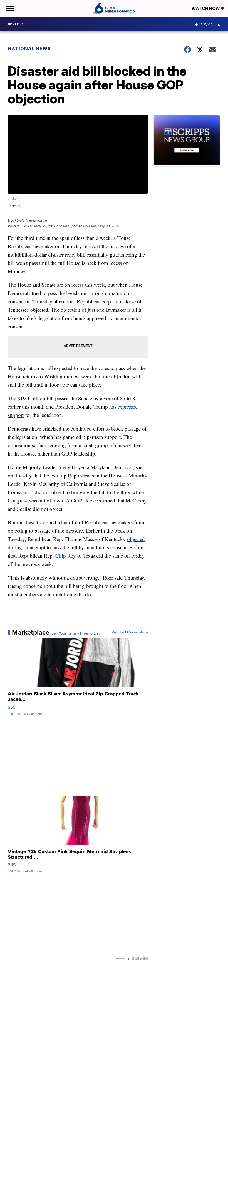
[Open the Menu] (9, 8)
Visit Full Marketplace (129, 632)
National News (29, 48)
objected (136, 538)
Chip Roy (65, 555)
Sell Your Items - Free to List (75, 633)
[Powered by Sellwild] (140, 958)
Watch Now (206, 8)
